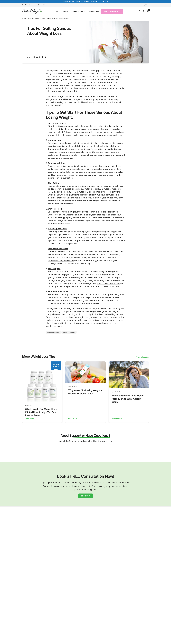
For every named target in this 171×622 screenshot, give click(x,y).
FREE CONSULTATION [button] (112, 11)
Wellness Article (91, 102)
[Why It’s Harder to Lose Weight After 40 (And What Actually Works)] (129, 374)
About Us (25, 5)
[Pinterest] (40, 57)
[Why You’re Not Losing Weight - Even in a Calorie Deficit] (85, 372)
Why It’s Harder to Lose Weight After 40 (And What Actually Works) (128, 398)
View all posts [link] (142, 357)
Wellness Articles (41, 5)
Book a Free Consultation (108, 283)
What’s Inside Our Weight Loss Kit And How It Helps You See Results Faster (41, 412)
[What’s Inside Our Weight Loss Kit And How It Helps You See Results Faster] (42, 381)
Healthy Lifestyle (53, 332)
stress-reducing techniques (61, 260)
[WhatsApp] (42, 57)
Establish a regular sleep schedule (80, 240)
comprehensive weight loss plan (73, 143)
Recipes (31, 5)
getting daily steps (73, 200)
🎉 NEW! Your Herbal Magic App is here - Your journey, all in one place (85, 1)
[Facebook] (34, 57)
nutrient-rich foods (89, 166)
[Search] (140, 11)
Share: (29, 57)
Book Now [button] (85, 496)
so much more (83, 217)
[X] (37, 57)
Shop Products (79, 11)
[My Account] (143, 11)
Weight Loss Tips (69, 332)
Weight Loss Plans (63, 11)
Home (24, 18)
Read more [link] (29, 419)
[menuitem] (25, 5)
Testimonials (93, 11)
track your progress (101, 135)
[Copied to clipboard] (45, 57)
